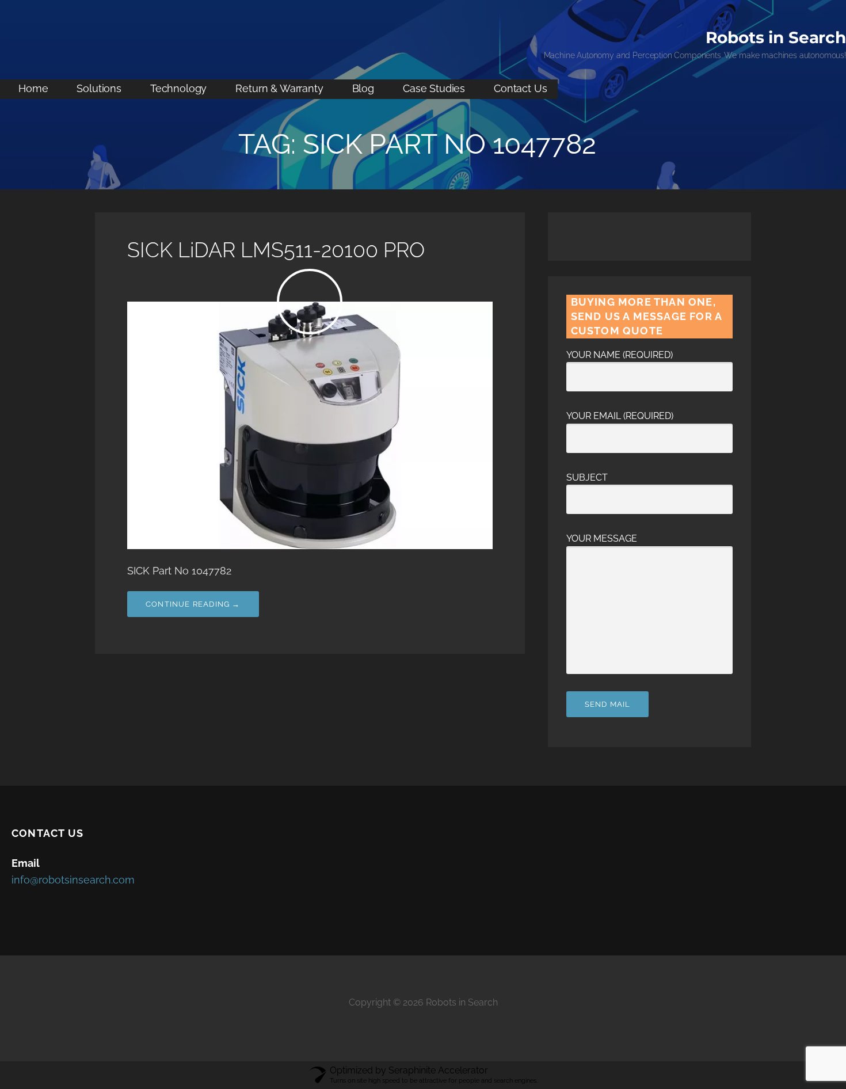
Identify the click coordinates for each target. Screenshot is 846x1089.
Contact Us (520, 88)
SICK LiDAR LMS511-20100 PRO (276, 250)
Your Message (601, 538)
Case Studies (434, 88)
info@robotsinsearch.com (73, 880)
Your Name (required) (619, 354)
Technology (178, 88)
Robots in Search (776, 37)
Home (33, 88)
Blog (363, 88)
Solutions (99, 88)
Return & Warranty (279, 88)
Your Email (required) (619, 415)
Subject (587, 477)
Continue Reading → (193, 604)
